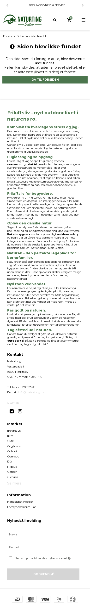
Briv (10, 435)
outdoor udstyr (68, 234)
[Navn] (45, 534)
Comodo (13, 456)
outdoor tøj (15, 340)
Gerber (12, 471)
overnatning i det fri (22, 164)
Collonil (12, 451)
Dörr (10, 461)
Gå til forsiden (45, 79)
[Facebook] (13, 411)
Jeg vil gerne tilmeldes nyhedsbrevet (44, 557)
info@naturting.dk (31, 392)
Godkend (41, 574)
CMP (10, 441)
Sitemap (13, 402)
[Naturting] (22, 20)
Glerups (12, 477)
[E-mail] (45, 547)
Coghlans (13, 446)
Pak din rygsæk (18, 234)
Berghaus (14, 430)
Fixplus (12, 466)
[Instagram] (21, 411)
